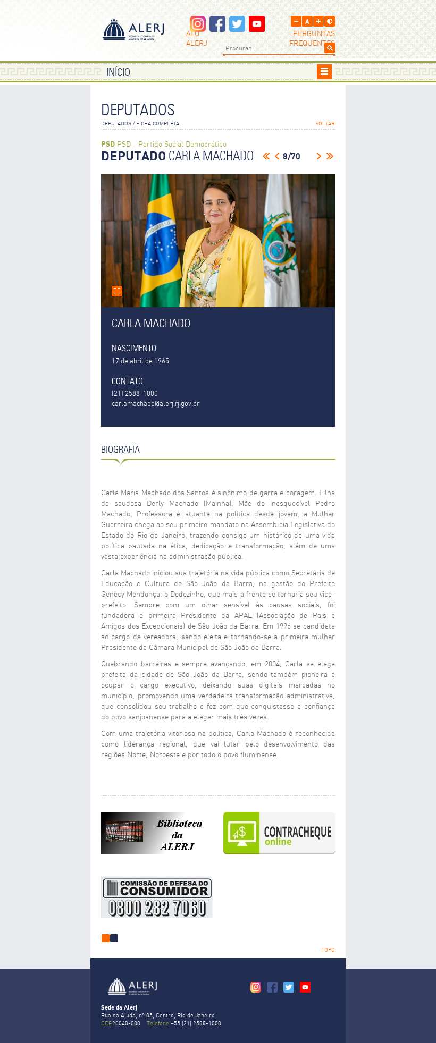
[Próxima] (319, 156)
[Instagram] (198, 28)
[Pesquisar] (329, 48)
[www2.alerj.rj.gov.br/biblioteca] (157, 833)
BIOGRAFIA (120, 450)
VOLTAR (325, 124)
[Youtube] (257, 28)
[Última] (329, 156)
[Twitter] (237, 28)
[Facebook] (217, 28)
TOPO (328, 950)
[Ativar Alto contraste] (329, 21)
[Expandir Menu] (324, 72)
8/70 (291, 157)
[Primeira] (266, 156)
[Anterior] (277, 156)
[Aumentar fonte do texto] (318, 21)
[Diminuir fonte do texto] (296, 21)
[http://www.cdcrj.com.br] (157, 897)
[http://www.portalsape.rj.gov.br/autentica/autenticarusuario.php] (279, 833)
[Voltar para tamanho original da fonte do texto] (307, 21)
